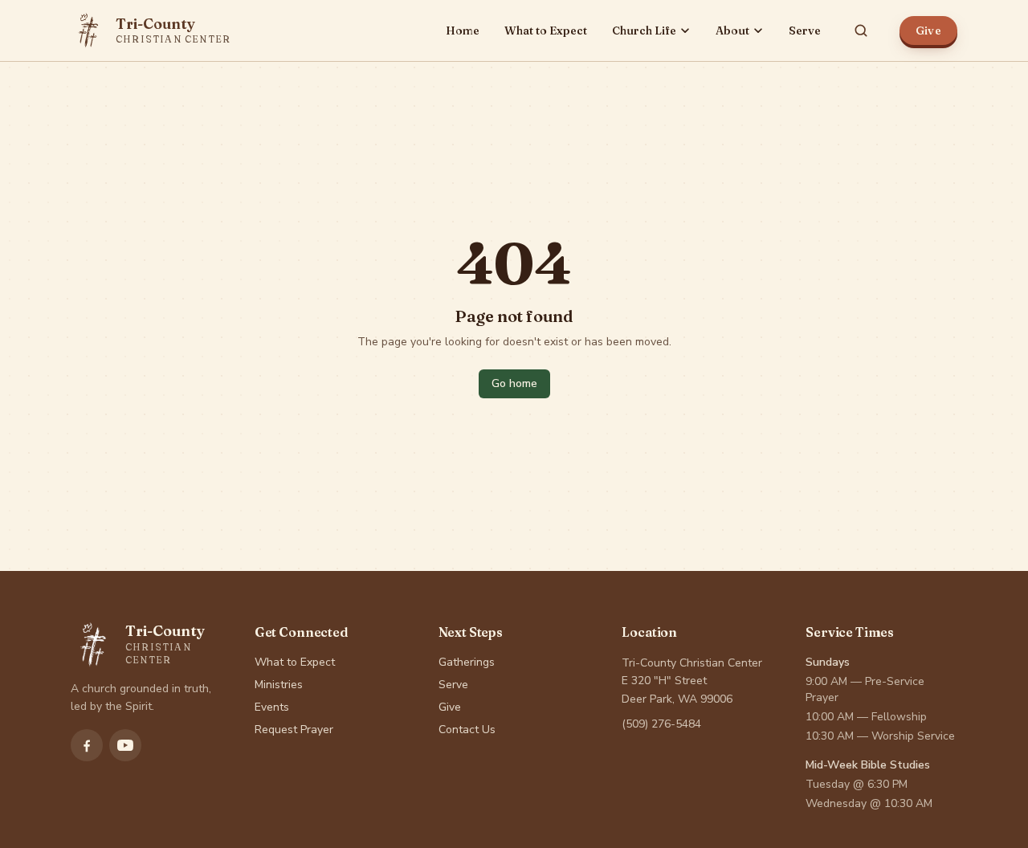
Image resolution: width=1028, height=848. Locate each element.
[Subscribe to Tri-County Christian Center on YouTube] (125, 745)
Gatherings (467, 662)
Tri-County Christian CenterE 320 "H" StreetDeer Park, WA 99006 (692, 681)
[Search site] (861, 30)
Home (462, 30)
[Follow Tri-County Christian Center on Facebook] (87, 745)
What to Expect (545, 30)
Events (272, 707)
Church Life (644, 30)
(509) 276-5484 (661, 724)
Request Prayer (294, 729)
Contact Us (467, 729)
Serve (805, 30)
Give (928, 30)
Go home (514, 383)
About (732, 30)
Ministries (279, 684)
